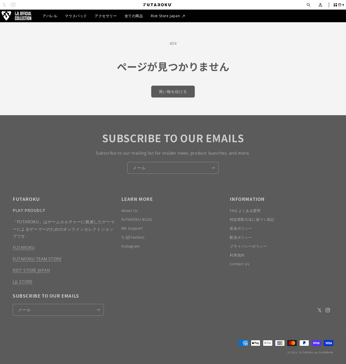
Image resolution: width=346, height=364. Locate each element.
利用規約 (237, 255)
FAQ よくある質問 (245, 210)
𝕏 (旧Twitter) (132, 237)
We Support (132, 228)
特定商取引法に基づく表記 (252, 219)
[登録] (212, 168)
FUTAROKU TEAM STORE (37, 259)
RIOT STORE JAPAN (31, 270)
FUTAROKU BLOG (136, 219)
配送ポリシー (241, 237)
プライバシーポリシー (248, 246)
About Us (129, 210)
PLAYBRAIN (326, 352)
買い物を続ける (173, 91)
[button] (308, 5)
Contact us (239, 263)
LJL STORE (22, 281)
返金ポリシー (241, 228)
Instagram (130, 246)
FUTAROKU (24, 247)
